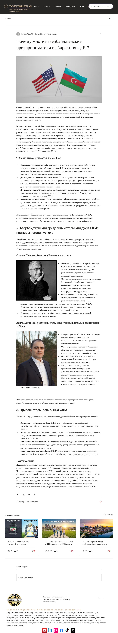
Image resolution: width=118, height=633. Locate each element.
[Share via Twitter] (23, 494)
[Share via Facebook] (17, 494)
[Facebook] (61, 630)
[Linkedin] (50, 630)
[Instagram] (56, 630)
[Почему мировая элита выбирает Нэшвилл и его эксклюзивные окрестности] (96, 528)
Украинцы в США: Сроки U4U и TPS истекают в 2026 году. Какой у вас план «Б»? (59, 542)
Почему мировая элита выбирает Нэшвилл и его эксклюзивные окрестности (95, 542)
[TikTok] (67, 630)
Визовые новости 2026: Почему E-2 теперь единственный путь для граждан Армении (18, 542)
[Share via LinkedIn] (29, 494)
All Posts (8, 18)
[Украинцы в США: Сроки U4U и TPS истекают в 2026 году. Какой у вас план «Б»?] (59, 528)
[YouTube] (44, 630)
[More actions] (100, 34)
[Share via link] (34, 494)
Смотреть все (108, 514)
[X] (73, 630)
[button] (110, 18)
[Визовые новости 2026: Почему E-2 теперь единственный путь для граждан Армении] (21, 528)
